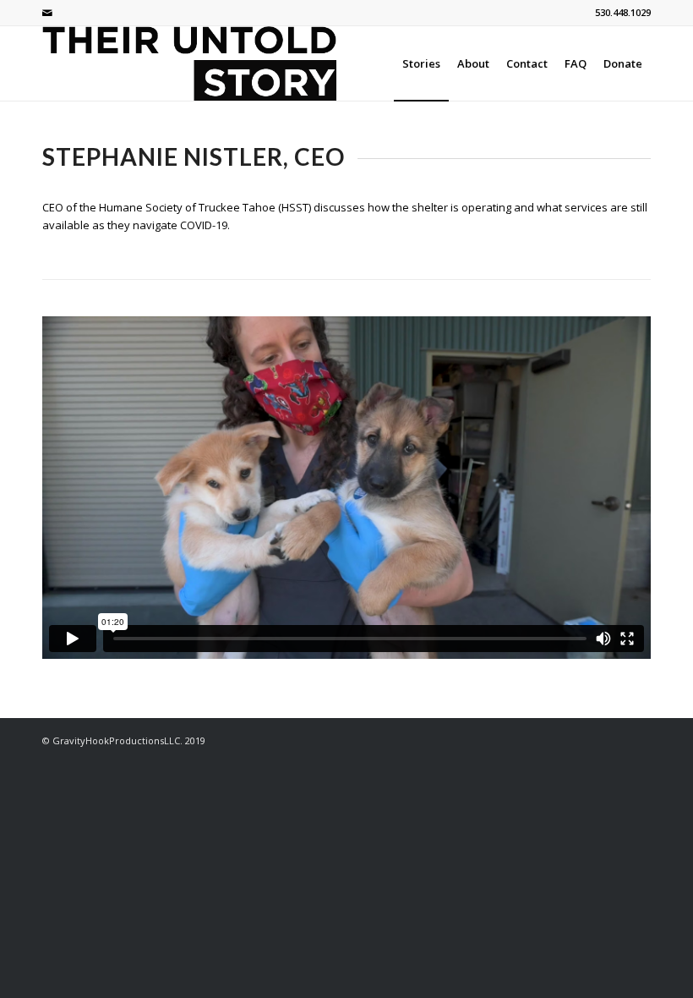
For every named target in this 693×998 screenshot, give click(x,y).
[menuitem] (421, 63)
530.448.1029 (623, 12)
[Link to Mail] (47, 12)
